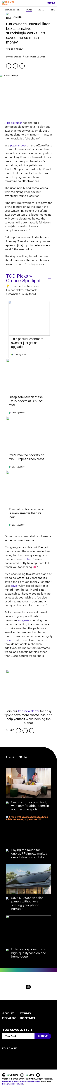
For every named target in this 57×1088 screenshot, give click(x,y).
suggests (23, 620)
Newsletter (12, 10)
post (23, 145)
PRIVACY (9, 1018)
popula (14, 145)
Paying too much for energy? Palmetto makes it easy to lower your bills (30, 854)
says (14, 586)
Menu (51, 3)
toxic (8, 640)
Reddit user (14, 123)
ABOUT (8, 1013)
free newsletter (28, 711)
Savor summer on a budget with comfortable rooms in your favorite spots (30, 806)
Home (29, 10)
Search (42, 3)
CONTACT (27, 1018)
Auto (41, 10)
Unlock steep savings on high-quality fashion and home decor (28, 953)
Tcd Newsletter (17, 1030)
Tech (53, 10)
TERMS (25, 1013)
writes (27, 559)
